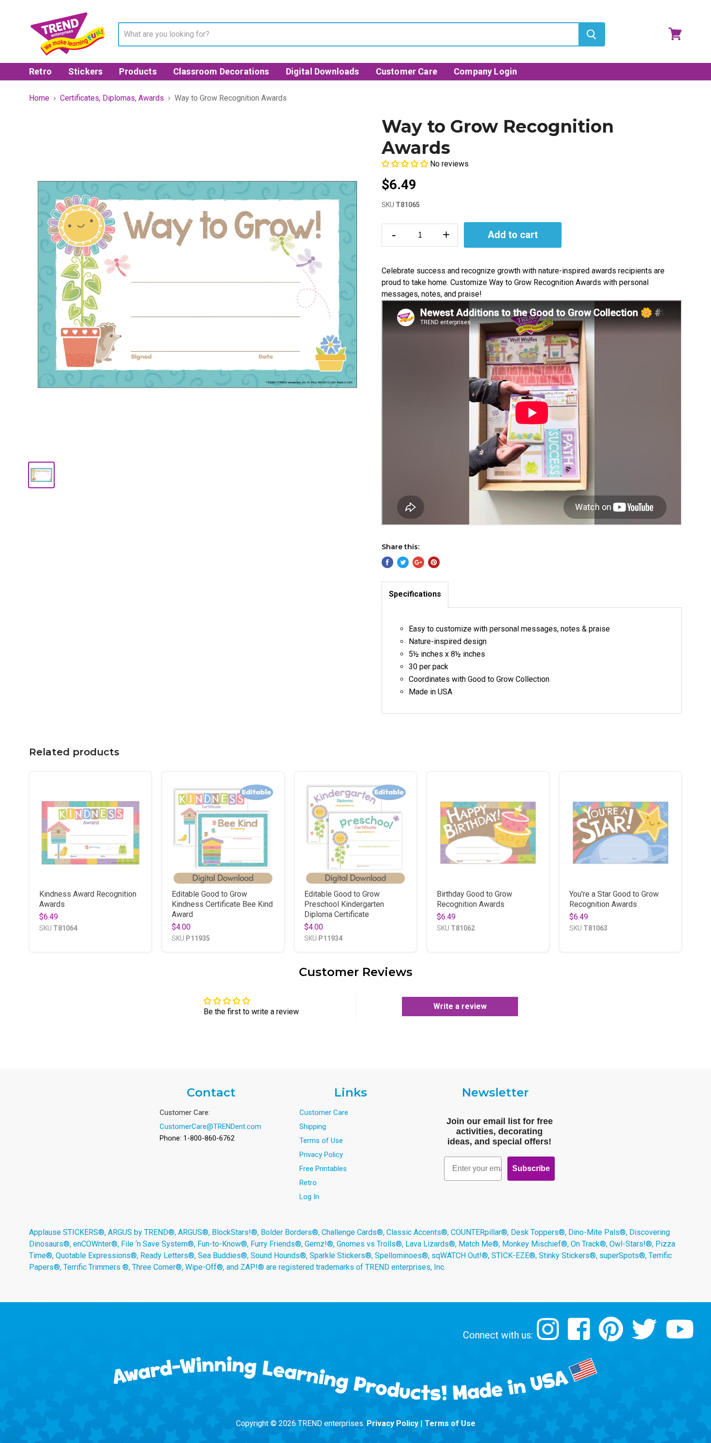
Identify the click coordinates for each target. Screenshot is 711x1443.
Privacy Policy (321, 1154)
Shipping (312, 1126)
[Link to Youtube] (681, 1336)
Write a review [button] (460, 1006)
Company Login (485, 71)
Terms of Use (321, 1140)
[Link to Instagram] (549, 1336)
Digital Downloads (322, 71)
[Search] (591, 34)
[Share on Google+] (418, 562)
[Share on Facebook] (387, 562)
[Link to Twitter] (645, 1336)
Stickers (85, 71)
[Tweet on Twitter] (403, 562)
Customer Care (406, 71)
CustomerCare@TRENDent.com (210, 1126)
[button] (406, 163)
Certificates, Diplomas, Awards (112, 98)
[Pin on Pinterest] (434, 562)
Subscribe (531, 1168)
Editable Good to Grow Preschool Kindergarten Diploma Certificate (344, 904)
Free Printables (323, 1168)
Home (39, 98)
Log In (309, 1196)
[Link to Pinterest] (612, 1336)
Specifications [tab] (415, 594)
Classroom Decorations (221, 71)
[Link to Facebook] (580, 1336)
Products (137, 71)
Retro (40, 71)
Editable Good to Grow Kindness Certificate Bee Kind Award (222, 904)
